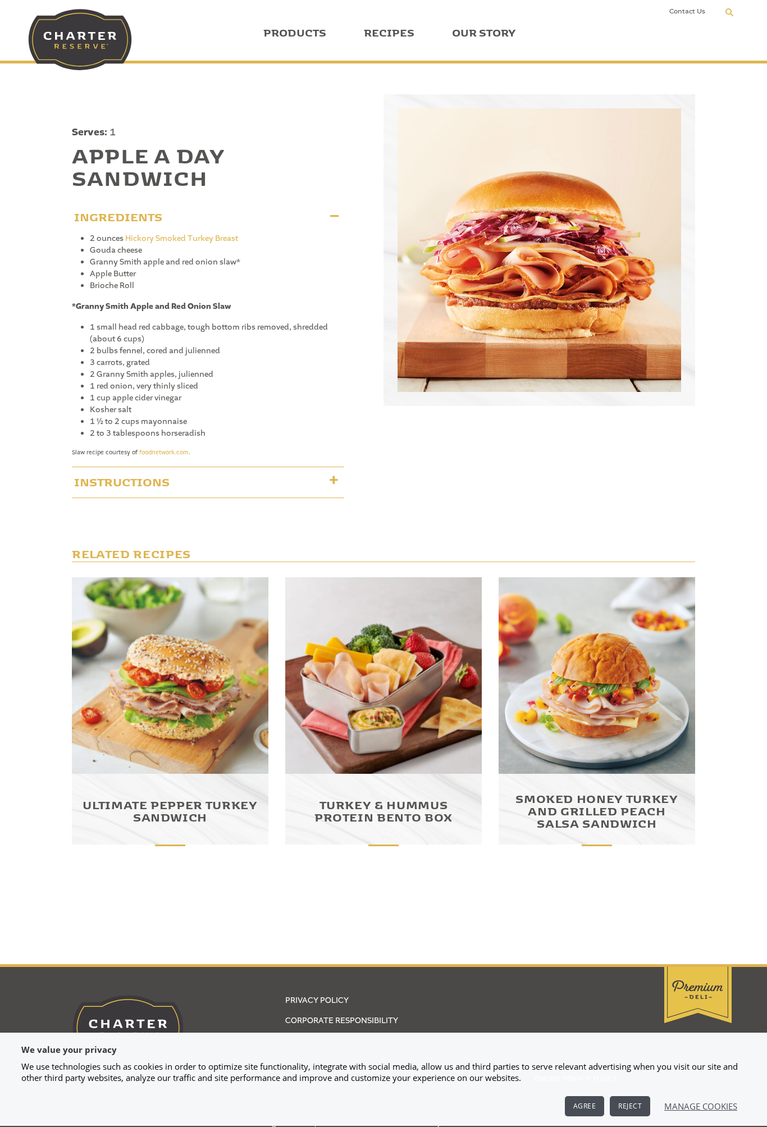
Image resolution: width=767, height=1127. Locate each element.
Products (294, 30)
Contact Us (687, 11)
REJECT (630, 1106)
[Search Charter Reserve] (729, 12)
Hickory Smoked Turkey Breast (181, 238)
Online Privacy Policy (576, 1078)
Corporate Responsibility (341, 1020)
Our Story (483, 30)
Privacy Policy (317, 1000)
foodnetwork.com (164, 452)
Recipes (389, 30)
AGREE (584, 1106)
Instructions (122, 479)
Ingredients (118, 214)
